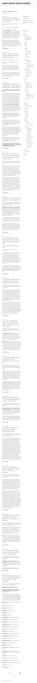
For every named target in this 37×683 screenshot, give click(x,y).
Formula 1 (26, 113)
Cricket (25, 58)
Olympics (25, 118)
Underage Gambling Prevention (28, 20)
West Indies (27, 77)
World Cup (27, 99)
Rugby (25, 120)
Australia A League (28, 84)
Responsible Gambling (26, 18)
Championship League (28, 85)
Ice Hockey (26, 108)
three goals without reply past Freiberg (12, 103)
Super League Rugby (29, 124)
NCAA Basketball (28, 51)
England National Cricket (30, 66)
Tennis (25, 152)
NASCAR (26, 116)
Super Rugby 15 (28, 145)
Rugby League (27, 121)
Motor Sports (26, 111)
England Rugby (28, 131)
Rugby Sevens (28, 140)
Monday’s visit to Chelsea (8, 382)
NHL (26, 109)
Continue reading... (5, 48)
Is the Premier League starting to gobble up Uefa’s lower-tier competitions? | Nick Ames (11, 280)
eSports (24, 33)
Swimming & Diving (27, 151)
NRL (27, 123)
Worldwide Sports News (16, 3)
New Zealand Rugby (29, 136)
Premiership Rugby (29, 138)
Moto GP (26, 114)
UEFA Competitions (28, 94)
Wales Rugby (28, 147)
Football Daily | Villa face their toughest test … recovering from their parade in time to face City (11, 85)
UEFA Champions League (30, 95)
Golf (24, 101)
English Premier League (29, 87)
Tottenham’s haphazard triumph (15, 309)
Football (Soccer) (26, 82)
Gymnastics (26, 103)
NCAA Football (27, 39)
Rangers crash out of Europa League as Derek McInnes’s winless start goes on (10, 55)
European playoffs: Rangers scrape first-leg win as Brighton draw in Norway (11, 19)
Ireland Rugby (28, 135)
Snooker (25, 149)
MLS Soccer (27, 92)
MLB (26, 46)
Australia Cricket (27, 60)
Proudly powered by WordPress (7, 680)
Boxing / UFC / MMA (27, 53)
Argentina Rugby (29, 128)
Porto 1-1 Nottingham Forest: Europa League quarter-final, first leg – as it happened (10, 552)
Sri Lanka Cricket (28, 75)
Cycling (25, 79)
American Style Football (27, 38)
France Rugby (28, 133)
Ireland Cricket (27, 70)
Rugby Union (27, 126)
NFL (26, 41)
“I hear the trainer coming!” (9, 123)
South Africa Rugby (29, 143)
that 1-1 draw (12, 499)
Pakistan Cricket (27, 73)
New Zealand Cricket (28, 72)
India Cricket (27, 68)
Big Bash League (29, 61)
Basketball (25, 48)
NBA (26, 49)
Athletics (25, 43)
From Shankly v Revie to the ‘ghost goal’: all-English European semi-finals (10, 429)
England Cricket (27, 63)
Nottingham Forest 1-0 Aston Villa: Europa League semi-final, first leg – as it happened (11, 399)
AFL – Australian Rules (27, 36)
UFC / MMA (27, 56)
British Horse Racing (28, 106)
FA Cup (26, 89)
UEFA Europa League (29, 97)
